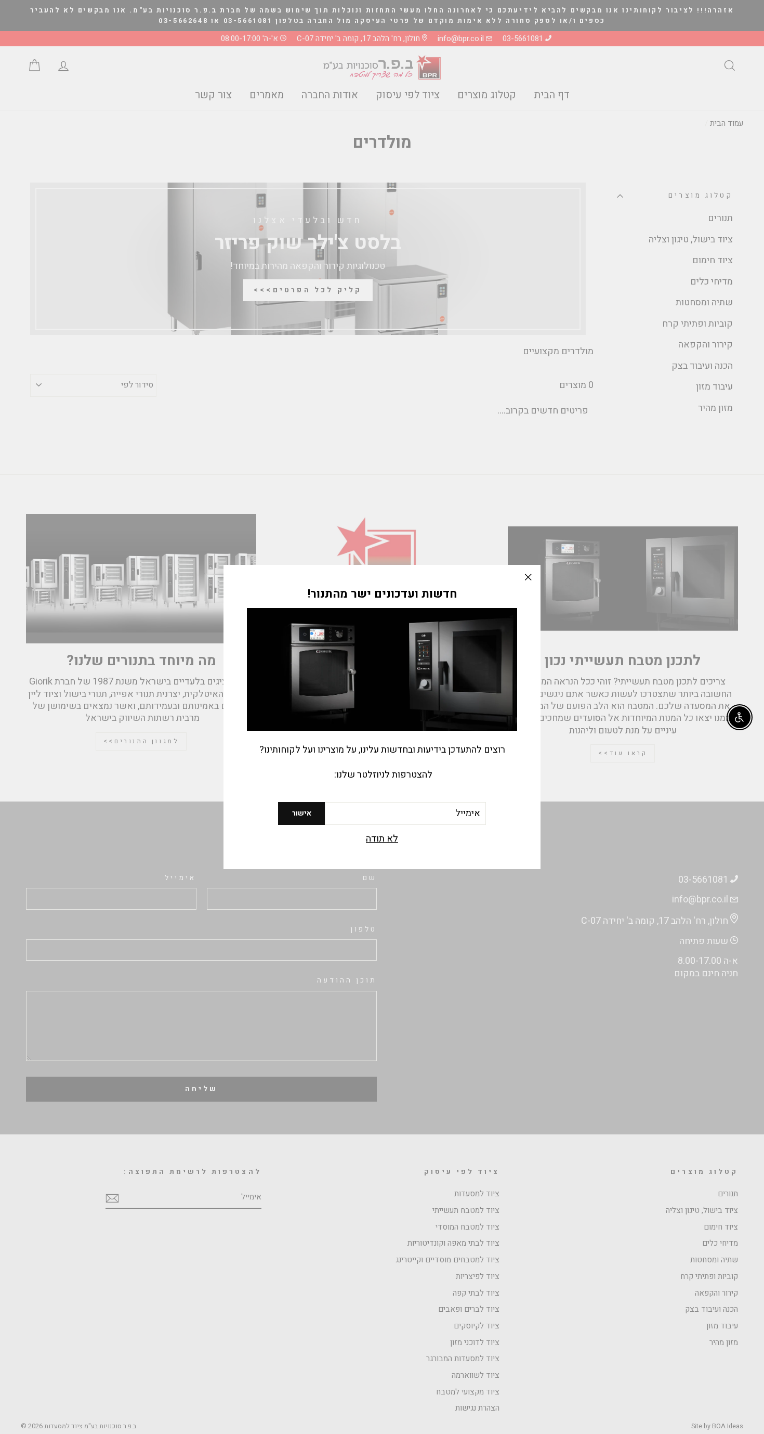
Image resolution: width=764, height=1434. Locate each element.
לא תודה (382, 839)
